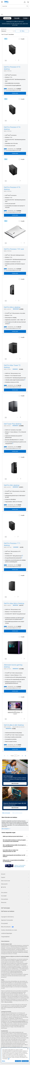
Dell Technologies (5, 908)
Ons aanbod (4, 892)
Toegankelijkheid (5, 936)
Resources (3, 902)
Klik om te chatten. (8, 1002)
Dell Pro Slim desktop (11, 485)
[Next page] (22, 756)
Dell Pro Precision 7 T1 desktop (12, 544)
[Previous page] (8, 756)
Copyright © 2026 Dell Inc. (7, 916)
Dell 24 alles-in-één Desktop (14, 725)
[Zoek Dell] (27, 6)
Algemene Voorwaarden (7, 920)
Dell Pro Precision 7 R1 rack (14, 249)
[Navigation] (2, 2)
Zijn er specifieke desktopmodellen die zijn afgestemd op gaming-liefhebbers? (14, 846)
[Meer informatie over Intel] (9, 865)
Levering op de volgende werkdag (18, 1021)
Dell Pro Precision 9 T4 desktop (12, 128)
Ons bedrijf (3, 896)
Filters (23, 31)
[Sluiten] (27, 1048)
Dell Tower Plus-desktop (12, 424)
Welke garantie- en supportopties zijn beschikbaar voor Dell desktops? (13, 861)
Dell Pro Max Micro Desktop (14, 603)
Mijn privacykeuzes (6, 926)
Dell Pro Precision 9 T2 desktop (12, 68)
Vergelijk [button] (22, 39)
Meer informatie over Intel (19, 866)
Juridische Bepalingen (6, 933)
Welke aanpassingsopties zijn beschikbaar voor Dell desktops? (14, 856)
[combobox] (15, 6)
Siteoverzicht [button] (4, 884)
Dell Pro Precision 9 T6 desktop (12, 188)
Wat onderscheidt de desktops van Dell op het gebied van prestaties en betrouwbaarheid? (14, 840)
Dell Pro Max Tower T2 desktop (12, 366)
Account (3, 874)
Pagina (12, 755)
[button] (24, 2)
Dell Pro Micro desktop (12, 307)
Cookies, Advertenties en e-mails (9, 930)
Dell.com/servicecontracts (16, 971)
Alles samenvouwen (17, 813)
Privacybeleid (4, 923)
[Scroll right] (28, 18)
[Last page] (25, 756)
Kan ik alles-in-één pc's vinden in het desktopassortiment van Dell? (10, 851)
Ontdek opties (15, 93)
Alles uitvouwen (6, 813)
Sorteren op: (3, 29)
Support (3, 877)
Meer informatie (15, 783)
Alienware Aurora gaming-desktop (13, 666)
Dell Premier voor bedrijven (7, 911)
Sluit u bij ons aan (5, 880)
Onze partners (4, 899)
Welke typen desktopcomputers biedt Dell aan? (13, 836)
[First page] (4, 756)
